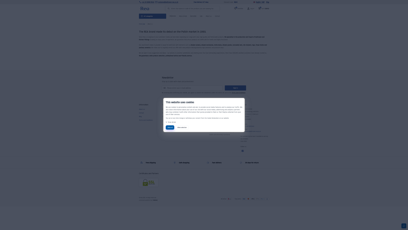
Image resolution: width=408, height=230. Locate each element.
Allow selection (182, 127)
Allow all (170, 127)
